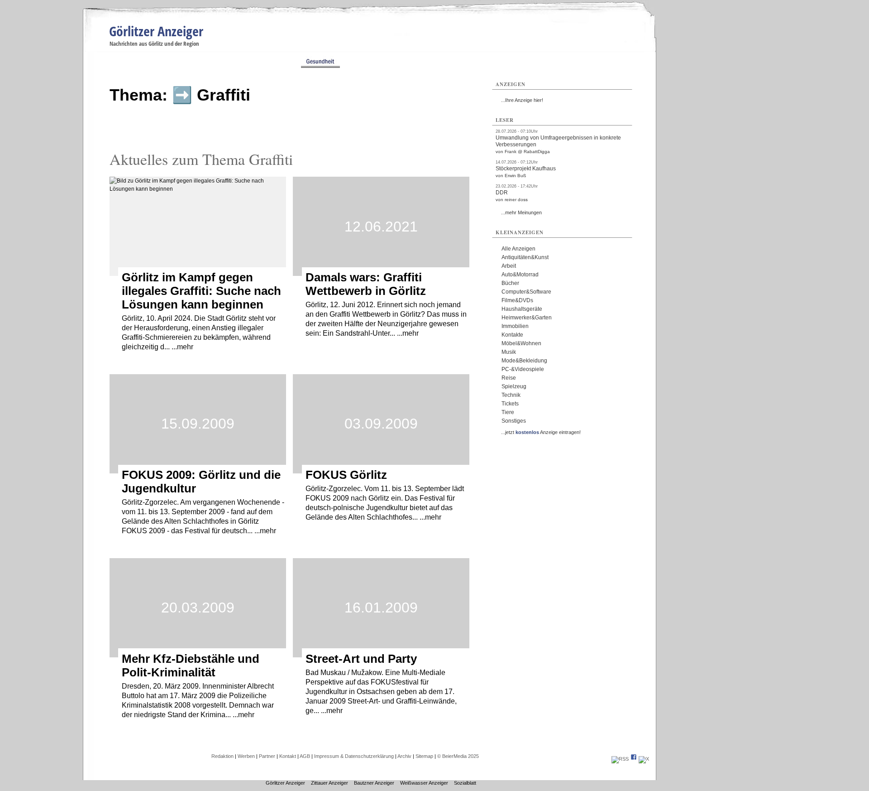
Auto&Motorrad (520, 274)
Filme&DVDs (517, 300)
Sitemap (424, 756)
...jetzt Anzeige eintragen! (541, 432)
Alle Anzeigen (518, 248)
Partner (267, 756)
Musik (508, 352)
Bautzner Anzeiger (374, 783)
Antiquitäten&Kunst (525, 257)
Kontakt (287, 756)
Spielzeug (513, 386)
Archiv (404, 756)
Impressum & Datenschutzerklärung (354, 756)
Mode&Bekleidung (524, 360)
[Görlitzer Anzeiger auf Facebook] (633, 759)
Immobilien (515, 326)
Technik (510, 395)
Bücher (510, 283)
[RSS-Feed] (620, 759)
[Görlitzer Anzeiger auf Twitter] (644, 759)
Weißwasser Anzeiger (424, 783)
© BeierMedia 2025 (458, 756)
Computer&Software (526, 291)
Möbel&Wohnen (521, 343)
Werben (246, 756)
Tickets (510, 403)
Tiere (507, 412)
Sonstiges (513, 421)
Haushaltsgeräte (521, 309)
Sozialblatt (465, 783)
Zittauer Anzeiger (329, 783)
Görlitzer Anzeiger (156, 31)
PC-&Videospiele (522, 369)
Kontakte (512, 335)
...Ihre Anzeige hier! (522, 100)
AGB (305, 756)
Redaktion (222, 756)
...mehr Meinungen (521, 212)
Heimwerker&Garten (526, 317)
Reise (508, 378)
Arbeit (508, 266)
